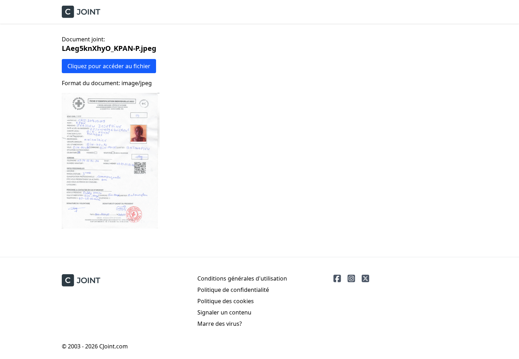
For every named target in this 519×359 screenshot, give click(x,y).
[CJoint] (81, 280)
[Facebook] (337, 278)
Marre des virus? (219, 324)
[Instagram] (351, 278)
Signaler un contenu (224, 312)
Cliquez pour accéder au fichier (108, 66)
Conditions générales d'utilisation (242, 278)
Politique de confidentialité (233, 290)
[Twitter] (365, 278)
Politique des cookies (225, 301)
